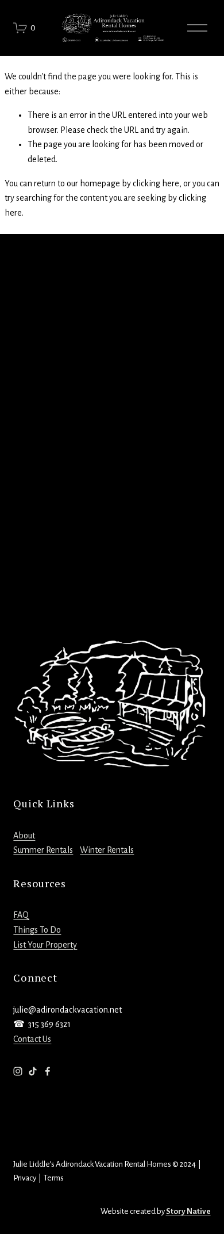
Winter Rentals (107, 849)
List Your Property (45, 944)
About (24, 835)
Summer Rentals (43, 849)
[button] (38, 305)
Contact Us (32, 1039)
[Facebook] (47, 1071)
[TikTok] (32, 1071)
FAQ (21, 914)
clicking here (156, 183)
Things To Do (37, 929)
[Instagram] (17, 1071)
